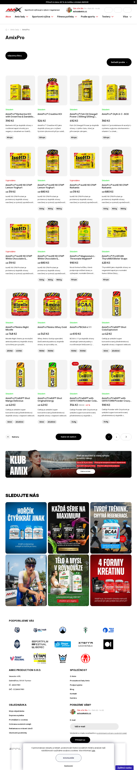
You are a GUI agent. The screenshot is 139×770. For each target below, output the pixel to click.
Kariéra (73, 698)
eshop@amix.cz (80, 11)
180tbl (41, 351)
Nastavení (68, 766)
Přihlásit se (80, 740)
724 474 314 (78, 8)
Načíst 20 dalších (68, 437)
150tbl (73, 351)
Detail (20, 98)
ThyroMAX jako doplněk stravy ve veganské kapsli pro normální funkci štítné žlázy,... (116, 270)
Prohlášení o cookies (18, 719)
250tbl (10, 351)
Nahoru (15, 437)
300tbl (83, 351)
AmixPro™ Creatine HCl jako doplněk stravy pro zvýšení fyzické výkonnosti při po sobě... (51, 128)
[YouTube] (126, 748)
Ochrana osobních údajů (20, 724)
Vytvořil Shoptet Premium (19, 761)
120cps (42, 137)
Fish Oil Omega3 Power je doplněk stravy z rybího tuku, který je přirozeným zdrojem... (84, 128)
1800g (59, 208)
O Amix (73, 676)
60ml (106, 351)
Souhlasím (68, 758)
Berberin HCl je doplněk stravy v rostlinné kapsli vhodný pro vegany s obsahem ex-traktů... (19, 128)
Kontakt (73, 693)
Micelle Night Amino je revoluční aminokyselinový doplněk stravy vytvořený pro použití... (19, 341)
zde (93, 750)
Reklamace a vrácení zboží (21, 728)
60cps (9, 137)
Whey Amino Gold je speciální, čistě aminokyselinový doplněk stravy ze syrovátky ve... (51, 341)
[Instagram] (118, 748)
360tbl (50, 351)
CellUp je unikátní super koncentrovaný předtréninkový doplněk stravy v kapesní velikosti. (116, 341)
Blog (72, 689)
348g (74, 422)
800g (50, 208)
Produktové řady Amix (80, 680)
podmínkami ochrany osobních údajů (112, 733)
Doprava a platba (16, 715)
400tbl (19, 351)
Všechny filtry (15, 55)
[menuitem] (9, 19)
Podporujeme (76, 685)
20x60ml (116, 351)
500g (41, 208)
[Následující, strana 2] (126, 437)
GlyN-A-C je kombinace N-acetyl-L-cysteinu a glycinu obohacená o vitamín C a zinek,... (116, 128)
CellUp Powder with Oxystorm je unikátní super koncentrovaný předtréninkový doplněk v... (83, 412)
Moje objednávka (16, 711)
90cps (74, 279)
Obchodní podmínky (18, 733)
